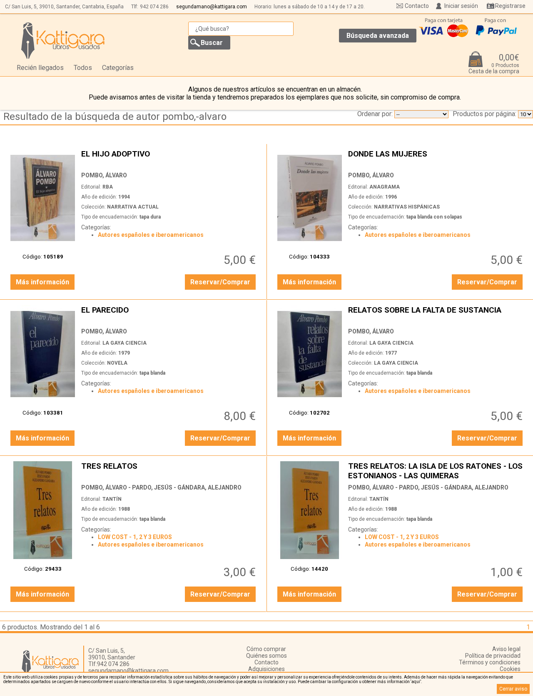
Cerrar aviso (513, 689)
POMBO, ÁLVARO (104, 175)
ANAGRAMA (384, 187)
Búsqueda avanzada (377, 36)
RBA (107, 187)
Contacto (417, 5)
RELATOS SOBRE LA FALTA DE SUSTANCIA (436, 314)
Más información (42, 282)
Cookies (510, 669)
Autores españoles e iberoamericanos (151, 234)
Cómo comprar (266, 649)
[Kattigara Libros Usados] (63, 40)
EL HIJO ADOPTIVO (169, 158)
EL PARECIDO (169, 314)
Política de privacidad (493, 655)
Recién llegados (40, 68)
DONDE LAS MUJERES (436, 158)
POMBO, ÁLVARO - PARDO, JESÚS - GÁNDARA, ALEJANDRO (161, 487)
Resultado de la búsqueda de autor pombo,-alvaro (115, 116)
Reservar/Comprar (220, 282)
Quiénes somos (266, 655)
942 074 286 (154, 7)
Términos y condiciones (490, 662)
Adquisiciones (266, 669)
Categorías (118, 68)
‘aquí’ (416, 681)
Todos (83, 68)
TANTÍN (112, 499)
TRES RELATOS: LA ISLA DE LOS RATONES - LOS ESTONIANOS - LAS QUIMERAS (436, 470)
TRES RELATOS (169, 470)
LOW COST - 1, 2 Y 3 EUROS (135, 537)
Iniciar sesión (461, 5)
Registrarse (510, 5)
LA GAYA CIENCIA (124, 343)
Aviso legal (506, 649)
